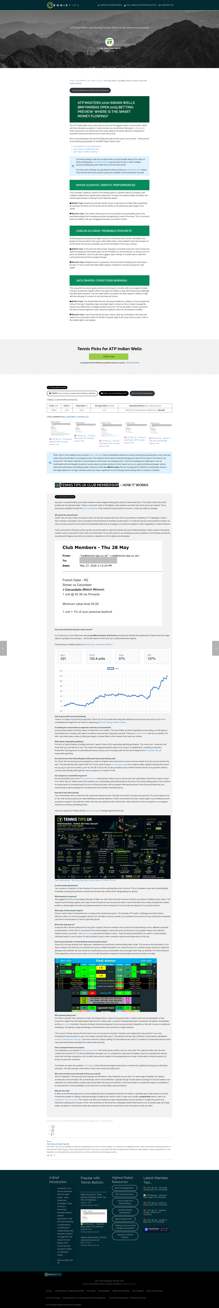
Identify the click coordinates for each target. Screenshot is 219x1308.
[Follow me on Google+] (54, 1156)
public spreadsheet (89, 1050)
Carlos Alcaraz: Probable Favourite (86, 149)
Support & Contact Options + (125, 1236)
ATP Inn (61, 1121)
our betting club (100, 162)
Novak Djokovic (80, 1121)
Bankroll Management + (124, 1188)
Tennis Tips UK (129, 1284)
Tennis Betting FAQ (104, 1291)
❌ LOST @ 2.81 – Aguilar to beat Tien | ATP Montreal (155, 1221)
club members (96, 455)
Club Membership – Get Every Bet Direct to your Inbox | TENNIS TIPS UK (85, 880)
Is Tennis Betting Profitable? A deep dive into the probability (63, 1305)
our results (66, 1024)
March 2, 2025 (109, 51)
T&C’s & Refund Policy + (125, 1194)
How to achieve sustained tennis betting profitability (73, 393)
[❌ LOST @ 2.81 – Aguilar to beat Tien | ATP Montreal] (160, 428)
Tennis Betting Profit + (124, 1219)
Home (72, 81)
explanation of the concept (66, 1100)
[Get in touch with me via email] (51, 1156)
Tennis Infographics (138, 1291)
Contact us (167, 5)
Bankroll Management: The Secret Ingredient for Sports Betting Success (84, 1298)
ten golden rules (152, 750)
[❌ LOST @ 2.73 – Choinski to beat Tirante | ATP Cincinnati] (135, 428)
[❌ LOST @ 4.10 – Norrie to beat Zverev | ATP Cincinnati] (110, 429)
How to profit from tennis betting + (125, 1202)
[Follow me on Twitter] (48, 1156)
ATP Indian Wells (52, 1121)
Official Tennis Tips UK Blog (121, 1291)
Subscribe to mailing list (77, 417)
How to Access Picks (111, 5)
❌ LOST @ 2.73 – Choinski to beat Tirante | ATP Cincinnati (154, 1212)
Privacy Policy (91, 1291)
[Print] (53, 1126)
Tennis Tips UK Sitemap (53, 1298)
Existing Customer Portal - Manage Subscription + (125, 1226)
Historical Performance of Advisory (90, 90)
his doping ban (139, 128)
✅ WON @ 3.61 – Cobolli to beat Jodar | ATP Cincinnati (155, 1196)
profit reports (88, 1065)
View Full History (132, 363)
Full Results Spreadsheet (143, 393)
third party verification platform (99, 644)
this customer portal (88, 778)
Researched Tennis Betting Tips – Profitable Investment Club (127, 1298)
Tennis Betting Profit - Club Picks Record (99, 1121)
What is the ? (115, 393)
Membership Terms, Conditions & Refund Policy (69, 1291)
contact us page (93, 811)
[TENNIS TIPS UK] (53, 1274)
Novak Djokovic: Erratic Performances (87, 146)
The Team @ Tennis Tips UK (111, 48)
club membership (90, 508)
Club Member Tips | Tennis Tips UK (89, 81)
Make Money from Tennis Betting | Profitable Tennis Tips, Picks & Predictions (94, 1197)
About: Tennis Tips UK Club (155, 1291)
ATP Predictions (69, 1121)
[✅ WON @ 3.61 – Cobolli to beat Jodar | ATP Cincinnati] (85, 427)
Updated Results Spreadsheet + (125, 1211)
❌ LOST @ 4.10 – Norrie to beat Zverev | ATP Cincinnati (155, 1204)
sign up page (87, 933)
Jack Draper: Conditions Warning (85, 152)
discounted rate (133, 170)
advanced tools (140, 733)
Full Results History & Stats (141, 5)
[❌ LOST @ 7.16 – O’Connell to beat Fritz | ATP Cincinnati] (60, 428)
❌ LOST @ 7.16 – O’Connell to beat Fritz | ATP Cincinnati (155, 1189)
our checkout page (119, 764)
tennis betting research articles (113, 722)
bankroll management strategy (68, 1039)
